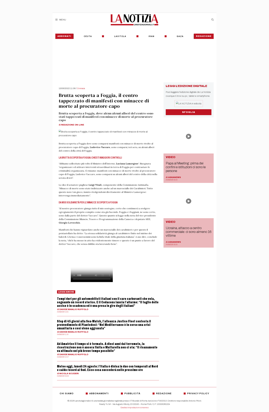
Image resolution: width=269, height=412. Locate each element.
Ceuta (88, 36)
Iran (151, 36)
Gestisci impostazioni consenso (134, 407)
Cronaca (81, 88)
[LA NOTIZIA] (134, 20)
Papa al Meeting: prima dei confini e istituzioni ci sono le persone (186, 167)
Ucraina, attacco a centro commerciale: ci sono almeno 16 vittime (188, 231)
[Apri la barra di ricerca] (212, 19)
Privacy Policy (198, 393)
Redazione (204, 36)
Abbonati (64, 36)
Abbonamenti (99, 393)
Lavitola (120, 36)
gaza (180, 36)
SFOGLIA (188, 112)
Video (170, 157)
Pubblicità (132, 393)
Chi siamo (67, 393)
